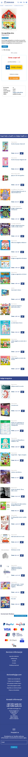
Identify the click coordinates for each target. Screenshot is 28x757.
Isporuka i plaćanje (14, 656)
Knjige (1, 5)
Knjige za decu (8, 5)
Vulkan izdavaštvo (18, 92)
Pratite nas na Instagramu (14, 681)
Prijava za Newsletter (14, 690)
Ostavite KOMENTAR (20, 615)
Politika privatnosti (14, 665)
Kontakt (14, 660)
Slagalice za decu (18, 5)
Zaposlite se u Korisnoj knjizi (14, 688)
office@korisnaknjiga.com (14, 708)
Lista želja (15, 78)
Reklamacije (14, 658)
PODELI (5, 46)
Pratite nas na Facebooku (14, 679)
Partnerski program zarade (14, 685)
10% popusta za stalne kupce (14, 683)
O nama (14, 663)
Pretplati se (14, 747)
